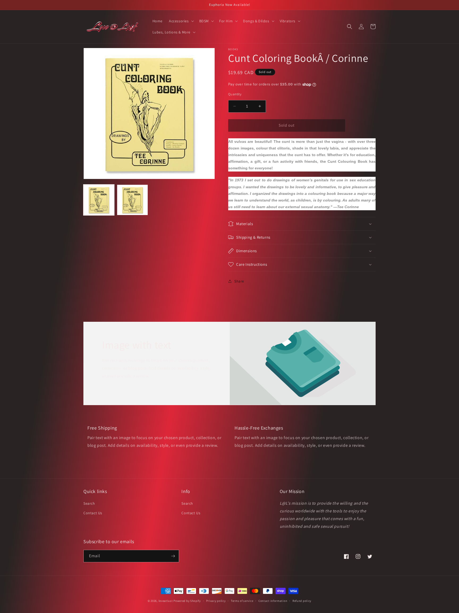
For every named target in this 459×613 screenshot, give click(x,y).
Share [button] (239, 281)
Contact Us (92, 513)
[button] (181, 21)
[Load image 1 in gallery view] (98, 200)
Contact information (272, 601)
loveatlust (166, 601)
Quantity (234, 94)
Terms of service (242, 601)
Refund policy (301, 601)
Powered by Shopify (187, 601)
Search (89, 503)
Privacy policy (216, 601)
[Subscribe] (173, 556)
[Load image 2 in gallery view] (132, 200)
